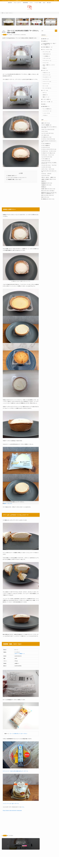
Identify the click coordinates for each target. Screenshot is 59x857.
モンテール (51, 169)
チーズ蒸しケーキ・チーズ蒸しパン (48, 153)
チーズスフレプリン (45, 147)
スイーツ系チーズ (45, 135)
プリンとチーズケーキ (45, 165)
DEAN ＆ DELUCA (47, 53)
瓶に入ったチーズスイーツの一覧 (47, 190)
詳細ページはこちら (8, 503)
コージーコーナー (47, 111)
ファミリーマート (47, 81)
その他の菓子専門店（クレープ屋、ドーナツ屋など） (49, 44)
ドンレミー (51, 154)
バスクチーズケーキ (45, 160)
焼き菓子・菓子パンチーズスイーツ (48, 188)
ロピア (44, 92)
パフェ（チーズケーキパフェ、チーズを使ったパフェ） (48, 163)
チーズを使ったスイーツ (46, 137)
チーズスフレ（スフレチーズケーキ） (48, 149)
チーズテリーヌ (52, 151)
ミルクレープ (44, 169)
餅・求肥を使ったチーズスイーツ (47, 199)
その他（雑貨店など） (47, 47)
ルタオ (49, 173)
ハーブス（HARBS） (45, 158)
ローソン (4, 34)
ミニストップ (46, 83)
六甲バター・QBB (45, 177)
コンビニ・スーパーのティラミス (47, 129)
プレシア (54, 165)
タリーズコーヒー (47, 60)
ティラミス (44, 154)
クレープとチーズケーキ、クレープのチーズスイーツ (48, 127)
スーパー (45, 90)
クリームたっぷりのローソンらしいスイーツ (17, 177)
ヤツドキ (43, 173)
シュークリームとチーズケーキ (47, 133)
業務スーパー (46, 97)
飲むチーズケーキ (45, 197)
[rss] (55, 0)
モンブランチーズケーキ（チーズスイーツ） (48, 171)
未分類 (44, 104)
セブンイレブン (46, 74)
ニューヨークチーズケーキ (46, 156)
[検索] (56, 0)
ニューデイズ (46, 79)
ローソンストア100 (47, 88)
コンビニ (45, 70)
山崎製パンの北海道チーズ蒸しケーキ (48, 179)
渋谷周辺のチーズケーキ (46, 185)
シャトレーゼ (46, 113)
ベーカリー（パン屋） (47, 101)
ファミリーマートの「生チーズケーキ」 (11, 803)
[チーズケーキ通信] (29, 8)
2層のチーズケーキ (45, 123)
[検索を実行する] (56, 31)
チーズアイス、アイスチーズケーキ (48, 139)
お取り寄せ (45, 38)
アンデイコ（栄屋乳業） (46, 124)
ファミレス (45, 62)
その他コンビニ (46, 72)
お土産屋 (44, 41)
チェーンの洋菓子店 (47, 108)
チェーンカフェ (46, 51)
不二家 (45, 115)
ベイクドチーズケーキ (46, 167)
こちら (22, 807)
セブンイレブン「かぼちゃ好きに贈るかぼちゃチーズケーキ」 (16, 771)
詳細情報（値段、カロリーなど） (15, 179)
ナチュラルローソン (47, 77)
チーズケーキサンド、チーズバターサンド (48, 141)
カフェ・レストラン (47, 49)
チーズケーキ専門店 (45, 145)
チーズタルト (10, 34)
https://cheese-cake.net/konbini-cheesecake (12, 810)
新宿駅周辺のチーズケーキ (46, 183)
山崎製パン (53, 177)
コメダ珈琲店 (46, 56)
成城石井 (45, 94)
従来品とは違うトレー (12, 175)
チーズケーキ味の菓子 (45, 143)
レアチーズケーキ (45, 175)
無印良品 (43, 186)
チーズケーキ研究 (46, 99)
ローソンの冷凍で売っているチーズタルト (18, 733)
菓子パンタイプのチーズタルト (47, 195)
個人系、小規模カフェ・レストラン (49, 65)
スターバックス (46, 58)
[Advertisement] (21, 194)
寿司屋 (44, 68)
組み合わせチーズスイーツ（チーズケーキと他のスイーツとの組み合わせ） (48, 193)
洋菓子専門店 (45, 106)
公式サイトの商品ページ (20, 653)
